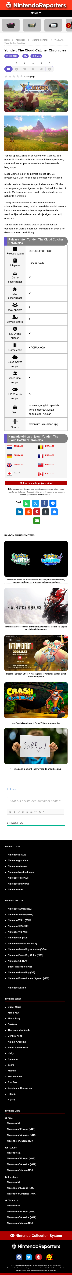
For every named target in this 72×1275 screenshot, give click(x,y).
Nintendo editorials (18, 878)
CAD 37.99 (49, 473)
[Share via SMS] (54, 511)
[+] (44, 811)
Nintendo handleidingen (21, 872)
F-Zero (11, 1100)
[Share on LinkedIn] (19, 511)
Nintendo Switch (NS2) (20, 909)
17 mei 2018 (11, 56)
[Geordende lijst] (27, 812)
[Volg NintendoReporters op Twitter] (29, 1257)
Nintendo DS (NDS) (18, 938)
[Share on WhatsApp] (26, 503)
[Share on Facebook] (44, 503)
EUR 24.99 (18, 446)
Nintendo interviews (18, 884)
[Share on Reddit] (28, 511)
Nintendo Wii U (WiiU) (19, 920)
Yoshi (11, 1065)
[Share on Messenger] (52, 503)
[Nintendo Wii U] (53, 25)
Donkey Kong (15, 1036)
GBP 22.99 (18, 464)
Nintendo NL (13, 1123)
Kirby (11, 1053)
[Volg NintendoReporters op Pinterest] (38, 1257)
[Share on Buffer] (45, 511)
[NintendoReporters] (36, 7)
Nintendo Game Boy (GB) (21, 972)
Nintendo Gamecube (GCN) (22, 943)
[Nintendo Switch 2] (11, 25)
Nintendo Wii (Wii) (17, 932)
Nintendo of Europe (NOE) (21, 1129)
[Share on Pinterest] (36, 511)
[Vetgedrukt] (10, 812)
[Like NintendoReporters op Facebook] (19, 1257)
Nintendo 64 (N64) (17, 961)
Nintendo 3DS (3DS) (18, 926)
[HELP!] (49, 1257)
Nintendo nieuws (17, 855)
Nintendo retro (15, 889)
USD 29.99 (49, 464)
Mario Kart (13, 1013)
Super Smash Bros (18, 1047)
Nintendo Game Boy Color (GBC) (25, 955)
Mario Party (14, 1018)
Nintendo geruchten (18, 860)
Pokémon (13, 1024)
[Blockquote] (35, 812)
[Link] (39, 812)
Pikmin (12, 1094)
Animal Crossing (17, 1042)
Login (13, 789)
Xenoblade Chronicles (20, 1088)
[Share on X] (35, 503)
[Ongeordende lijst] (31, 812)
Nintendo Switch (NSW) (20, 914)
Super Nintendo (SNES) (20, 967)
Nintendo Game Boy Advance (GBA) (27, 949)
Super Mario (14, 1007)
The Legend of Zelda (19, 1030)
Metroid (12, 1071)
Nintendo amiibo (17, 988)
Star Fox (12, 1082)
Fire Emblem (15, 1076)
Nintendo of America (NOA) (21, 1135)
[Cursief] (14, 812)
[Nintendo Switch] (32, 25)
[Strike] (23, 812)
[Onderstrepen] (18, 812)
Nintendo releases (17, 866)
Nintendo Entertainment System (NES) (28, 978)
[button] (36, 13)
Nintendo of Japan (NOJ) (20, 1141)
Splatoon (13, 1059)
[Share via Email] (36, 520)
